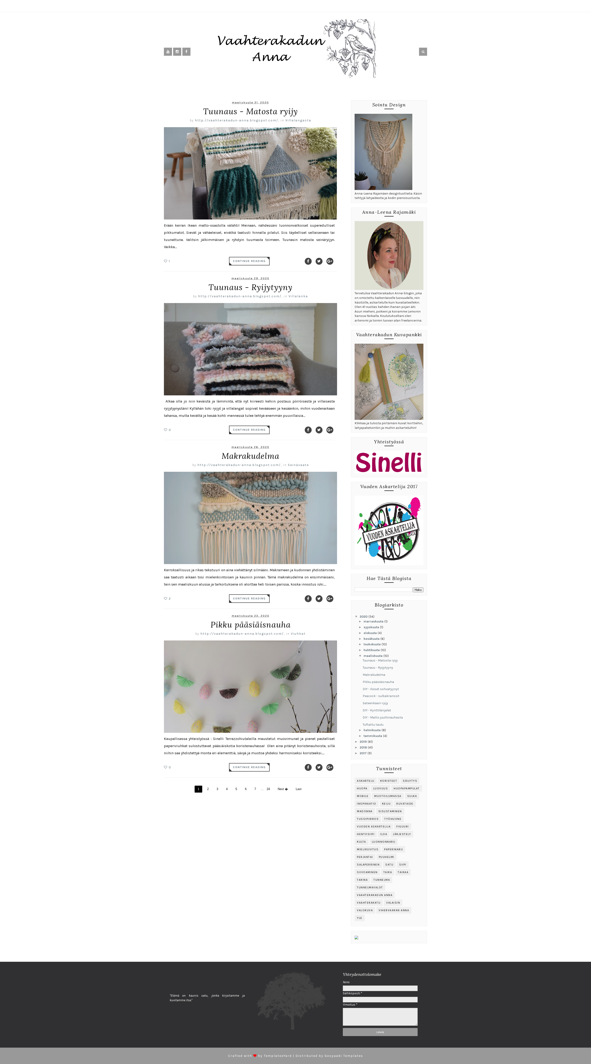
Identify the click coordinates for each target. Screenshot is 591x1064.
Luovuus (380, 788)
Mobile (362, 796)
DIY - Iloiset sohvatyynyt (381, 689)
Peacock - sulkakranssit (381, 696)
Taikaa (403, 872)
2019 (364, 742)
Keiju (386, 803)
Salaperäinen (368, 864)
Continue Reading (249, 261)
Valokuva (365, 910)
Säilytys (410, 780)
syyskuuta (372, 627)
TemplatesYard (278, 1056)
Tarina (362, 879)
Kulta (361, 841)
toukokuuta (373, 644)
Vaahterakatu (368, 902)
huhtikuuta (372, 650)
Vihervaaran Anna (394, 910)
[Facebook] (308, 261)
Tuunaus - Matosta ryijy (250, 111)
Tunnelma (382, 879)
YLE (359, 918)
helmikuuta (373, 730)
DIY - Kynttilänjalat (377, 710)
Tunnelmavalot (370, 887)
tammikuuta (373, 736)
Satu (389, 864)
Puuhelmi (386, 857)
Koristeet (388, 780)
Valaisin (393, 902)
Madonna (365, 811)
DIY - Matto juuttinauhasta (383, 717)
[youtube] (168, 52)
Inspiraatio (366, 803)
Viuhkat (298, 634)
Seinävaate (298, 465)
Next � (283, 789)
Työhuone (392, 819)
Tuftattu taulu (373, 725)
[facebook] (186, 52)
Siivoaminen (367, 872)
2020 (364, 617)
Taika (387, 872)
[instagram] (177, 52)
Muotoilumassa (387, 796)
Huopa (362, 788)
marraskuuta (374, 621)
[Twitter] (319, 261)
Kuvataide (404, 803)
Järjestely (402, 834)
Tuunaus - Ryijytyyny (250, 287)
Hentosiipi (365, 834)
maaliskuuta (373, 656)
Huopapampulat (407, 788)
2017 (364, 753)
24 (268, 789)
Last (299, 789)
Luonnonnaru (383, 841)
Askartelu (365, 780)
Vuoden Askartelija (374, 826)
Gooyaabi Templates (344, 1056)
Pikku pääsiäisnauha (251, 624)
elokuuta (371, 633)
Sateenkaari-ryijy (375, 703)
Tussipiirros (368, 819)
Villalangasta (298, 120)
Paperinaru (393, 849)
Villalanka (298, 296)
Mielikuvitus (367, 849)
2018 (364, 747)
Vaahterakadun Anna (374, 895)
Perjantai (365, 857)
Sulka (412, 796)
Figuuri (402, 826)
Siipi (402, 864)
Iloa (383, 834)
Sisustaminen (390, 811)
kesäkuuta (372, 639)
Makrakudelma (250, 456)
